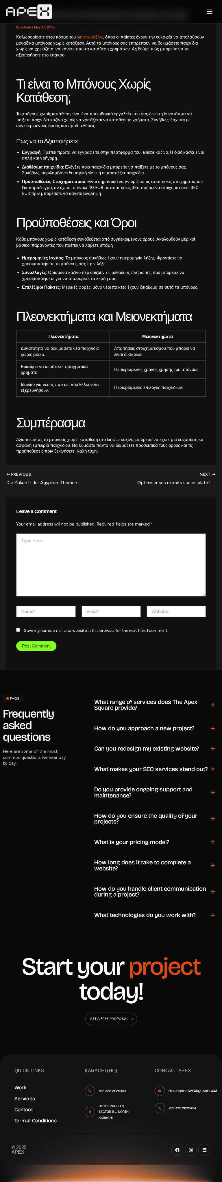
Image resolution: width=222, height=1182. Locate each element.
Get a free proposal (109, 1019)
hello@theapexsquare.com (193, 1091)
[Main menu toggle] (209, 11)
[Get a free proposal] (132, 1019)
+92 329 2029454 (112, 1091)
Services (24, 1098)
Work (20, 1087)
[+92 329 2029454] (90, 1091)
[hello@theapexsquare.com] (160, 1091)
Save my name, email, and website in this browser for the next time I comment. (96, 630)
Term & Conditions (35, 1120)
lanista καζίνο (90, 37)
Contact (23, 1109)
